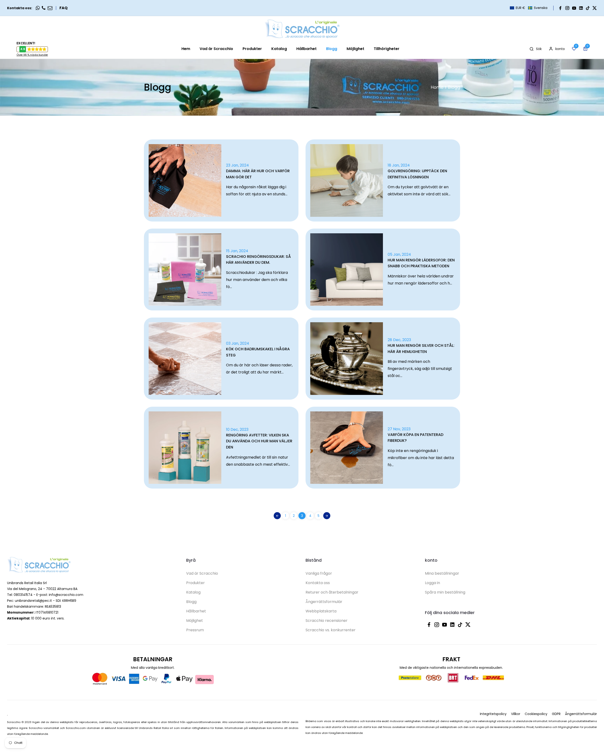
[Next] (326, 515)
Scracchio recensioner (327, 620)
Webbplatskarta (321, 611)
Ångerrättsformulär (324, 601)
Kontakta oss (318, 583)
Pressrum (195, 630)
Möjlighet (194, 620)
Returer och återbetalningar (332, 592)
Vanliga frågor (319, 573)
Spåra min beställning (445, 592)
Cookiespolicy (536, 713)
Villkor (515, 713)
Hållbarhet (196, 611)
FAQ (63, 8)
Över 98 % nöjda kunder (32, 55)
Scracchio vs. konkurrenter (331, 630)
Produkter (195, 583)
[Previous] (277, 515)
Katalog (193, 592)
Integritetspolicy (493, 713)
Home (437, 87)
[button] (529, 8)
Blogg (191, 601)
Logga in (432, 583)
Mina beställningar (442, 573)
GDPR (556, 713)
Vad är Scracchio (202, 573)
